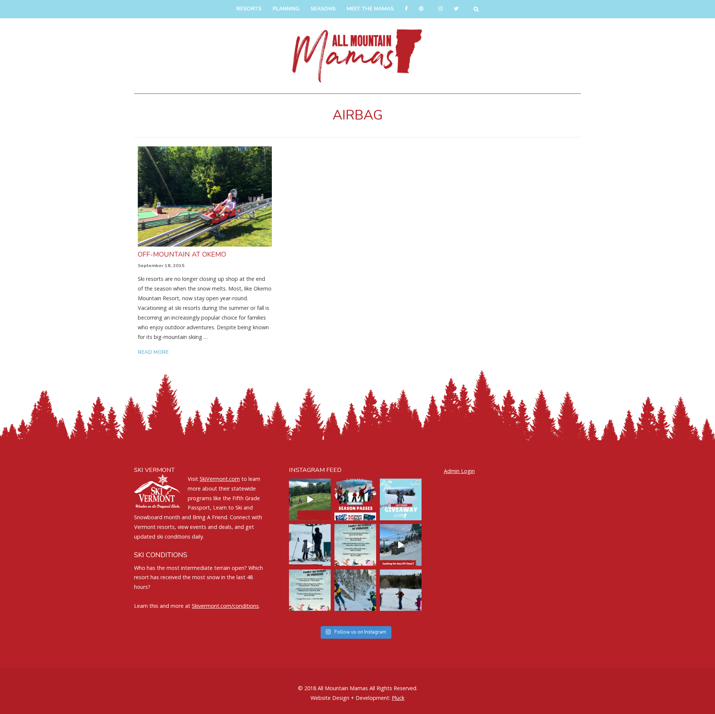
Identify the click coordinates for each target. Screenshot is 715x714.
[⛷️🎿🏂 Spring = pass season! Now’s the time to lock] (355, 499)
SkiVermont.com (220, 478)
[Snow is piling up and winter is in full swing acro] (310, 590)
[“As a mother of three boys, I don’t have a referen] (355, 590)
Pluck (398, 697)
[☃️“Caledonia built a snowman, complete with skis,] (401, 590)
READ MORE (153, 352)
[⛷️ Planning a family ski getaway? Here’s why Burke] (401, 545)
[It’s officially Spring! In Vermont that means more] (355, 545)
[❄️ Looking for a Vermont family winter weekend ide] (310, 545)
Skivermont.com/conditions (225, 605)
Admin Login (459, 471)
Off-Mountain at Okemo (182, 254)
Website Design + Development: (350, 697)
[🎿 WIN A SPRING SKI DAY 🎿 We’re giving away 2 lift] (401, 499)
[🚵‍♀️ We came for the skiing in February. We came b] (310, 499)
